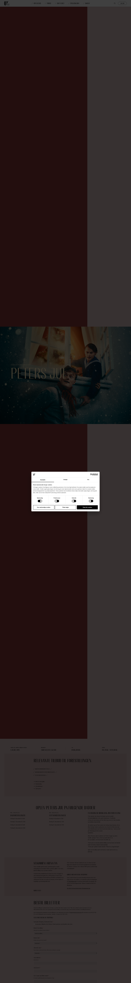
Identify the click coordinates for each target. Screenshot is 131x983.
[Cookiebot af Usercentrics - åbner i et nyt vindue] (91, 474)
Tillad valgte (65, 507)
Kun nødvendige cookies (43, 507)
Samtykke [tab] (42, 479)
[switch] (57, 501)
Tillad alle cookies (87, 507)
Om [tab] (88, 479)
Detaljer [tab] (65, 479)
